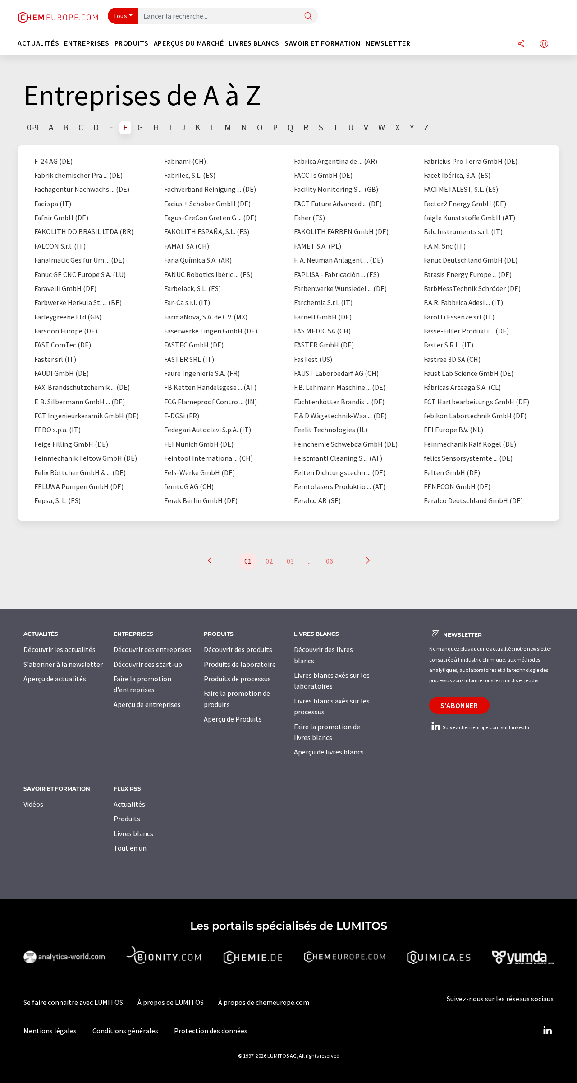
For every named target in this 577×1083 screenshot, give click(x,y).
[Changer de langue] (544, 44)
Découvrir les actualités (59, 649)
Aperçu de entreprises (147, 704)
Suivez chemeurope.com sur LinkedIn (485, 727)
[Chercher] (308, 16)
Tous (120, 16)
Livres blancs (133, 833)
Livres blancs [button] (254, 43)
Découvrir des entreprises (153, 649)
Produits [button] (131, 43)
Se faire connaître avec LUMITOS (73, 1002)
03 (290, 560)
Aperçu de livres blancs (329, 751)
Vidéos (33, 804)
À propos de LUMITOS (170, 1002)
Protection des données (210, 1030)
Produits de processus (237, 678)
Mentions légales (50, 1030)
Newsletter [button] (388, 43)
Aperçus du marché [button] (189, 43)
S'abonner (459, 705)
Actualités (129, 804)
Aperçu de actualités (54, 678)
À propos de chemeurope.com (263, 1002)
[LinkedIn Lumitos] (547, 1030)
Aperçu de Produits (233, 718)
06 (329, 560)
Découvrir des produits (238, 649)
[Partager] (521, 44)
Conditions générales (125, 1030)
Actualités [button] (38, 43)
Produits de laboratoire (240, 664)
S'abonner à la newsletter (63, 664)
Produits (127, 818)
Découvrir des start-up (148, 664)
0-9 (33, 127)
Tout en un (130, 847)
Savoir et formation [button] (322, 43)
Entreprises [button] (86, 43)
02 (269, 560)
